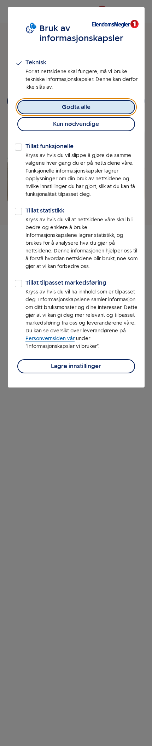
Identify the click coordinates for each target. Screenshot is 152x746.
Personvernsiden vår (50, 339)
